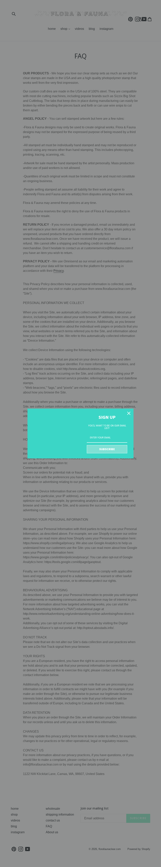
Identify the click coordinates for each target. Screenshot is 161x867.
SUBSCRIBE (107, 449)
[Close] (129, 413)
